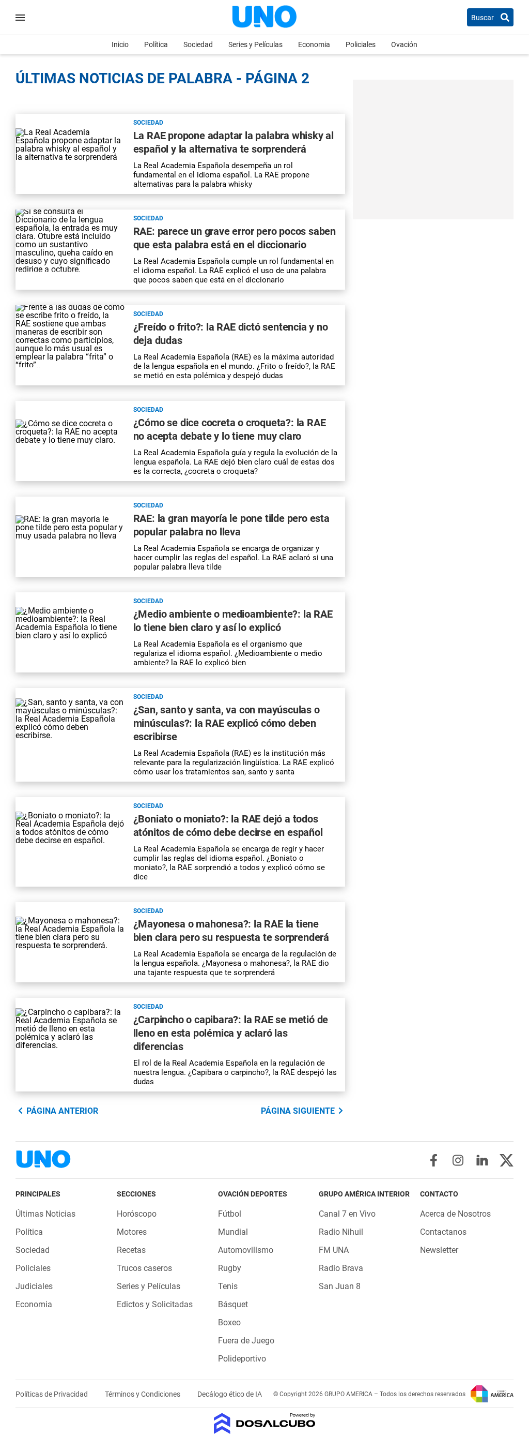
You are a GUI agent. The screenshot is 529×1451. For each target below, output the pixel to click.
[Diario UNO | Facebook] (434, 1160)
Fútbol (229, 1214)
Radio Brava (341, 1268)
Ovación (404, 44)
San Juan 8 (340, 1286)
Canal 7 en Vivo (347, 1214)
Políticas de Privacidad (52, 1394)
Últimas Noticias (45, 1214)
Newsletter (439, 1250)
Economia (314, 44)
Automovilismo (245, 1250)
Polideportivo (242, 1359)
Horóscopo (137, 1214)
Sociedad (198, 44)
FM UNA (334, 1250)
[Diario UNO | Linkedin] (482, 1160)
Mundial (233, 1232)
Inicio (120, 44)
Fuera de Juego (246, 1340)
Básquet (233, 1304)
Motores (132, 1232)
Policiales (361, 44)
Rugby (229, 1268)
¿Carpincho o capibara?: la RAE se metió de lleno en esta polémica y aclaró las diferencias (231, 1033)
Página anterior (62, 1111)
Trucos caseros (144, 1268)
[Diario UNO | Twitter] (507, 1160)
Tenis (228, 1286)
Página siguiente (298, 1111)
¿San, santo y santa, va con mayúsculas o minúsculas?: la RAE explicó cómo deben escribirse (226, 723)
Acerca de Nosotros (455, 1214)
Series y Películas (255, 44)
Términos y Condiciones (143, 1394)
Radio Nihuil (341, 1232)
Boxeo (229, 1322)
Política (156, 44)
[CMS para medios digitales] (265, 1424)
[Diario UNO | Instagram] (458, 1160)
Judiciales (34, 1286)
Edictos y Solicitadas (155, 1304)
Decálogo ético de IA (229, 1394)
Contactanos (443, 1232)
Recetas (131, 1250)
